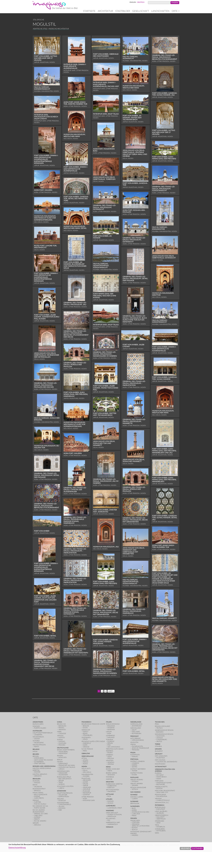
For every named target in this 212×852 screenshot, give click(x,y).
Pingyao (62, 745)
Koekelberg (39, 758)
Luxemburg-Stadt (114, 808)
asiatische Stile (40, 29)
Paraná (36, 800)
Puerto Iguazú (40, 728)
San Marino (135, 792)
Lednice (159, 738)
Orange (86, 747)
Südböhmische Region (164, 730)
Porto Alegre (39, 808)
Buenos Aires (38, 724)
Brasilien (36, 779)
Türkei (157, 744)
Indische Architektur (59, 29)
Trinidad (135, 750)
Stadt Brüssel (39, 763)
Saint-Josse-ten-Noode (43, 760)
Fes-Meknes (110, 818)
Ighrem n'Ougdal (114, 814)
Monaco (109, 827)
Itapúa (133, 744)
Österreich (159, 805)
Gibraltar (86, 753)
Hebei (59, 732)
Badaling (62, 726)
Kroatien (110, 782)
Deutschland (63, 748)
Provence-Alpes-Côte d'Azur (93, 741)
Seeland (60, 799)
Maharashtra (87, 774)
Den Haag (136, 732)
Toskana (109, 739)
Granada (135, 824)
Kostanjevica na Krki (140, 812)
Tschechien (160, 722)
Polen (132, 752)
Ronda (134, 828)
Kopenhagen (64, 796)
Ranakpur (87, 793)
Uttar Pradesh (88, 797)
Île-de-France (87, 749)
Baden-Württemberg (66, 750)
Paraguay (134, 736)
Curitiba (37, 802)
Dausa (85, 784)
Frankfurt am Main (67, 765)
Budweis (159, 732)
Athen (85, 760)
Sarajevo (38, 776)
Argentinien (38, 722)
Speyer (61, 780)
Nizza (85, 745)
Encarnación (137, 746)
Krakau (135, 756)
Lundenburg (161, 739)
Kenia (108, 767)
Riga (109, 796)
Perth (36, 746)
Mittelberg (161, 831)
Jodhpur (86, 789)
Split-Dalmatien (112, 790)
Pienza (110, 743)
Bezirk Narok (111, 773)
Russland (134, 777)
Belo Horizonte (40, 794)
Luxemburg (110, 806)
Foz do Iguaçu (40, 804)
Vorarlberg (160, 829)
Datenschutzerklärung (17, 847)
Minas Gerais (38, 793)
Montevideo (160, 764)
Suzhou (62, 737)
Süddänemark (63, 803)
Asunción (134, 742)
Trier (61, 782)
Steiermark (159, 821)
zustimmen (197, 848)
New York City (162, 792)
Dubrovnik (112, 786)
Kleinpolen (135, 755)
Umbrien (109, 755)
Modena (110, 728)
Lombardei (110, 735)
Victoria (36, 741)
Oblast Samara (136, 783)
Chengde (62, 733)
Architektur (105, 11)
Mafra (134, 765)
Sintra (134, 767)
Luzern (135, 799)
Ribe (60, 810)
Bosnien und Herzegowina (44, 766)
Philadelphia (161, 796)
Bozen (110, 752)
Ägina (85, 764)
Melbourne (39, 743)
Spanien (133, 818)
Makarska (111, 791)
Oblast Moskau (136, 779)
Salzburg (160, 813)
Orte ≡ (176, 11)
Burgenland (160, 807)
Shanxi (60, 739)
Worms (61, 784)
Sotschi (135, 789)
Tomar (134, 771)
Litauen (109, 799)
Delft (134, 730)
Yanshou (62, 729)
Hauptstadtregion (65, 793)
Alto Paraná (135, 738)
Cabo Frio (38, 815)
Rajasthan (86, 778)
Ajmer (85, 782)
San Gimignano (113, 747)
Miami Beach (161, 777)
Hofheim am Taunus (67, 767)
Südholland (135, 728)
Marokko (110, 810)
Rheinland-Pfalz (64, 777)
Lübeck (61, 788)
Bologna (111, 726)
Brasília (37, 790)
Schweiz (133, 795)
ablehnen (185, 848)
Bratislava (134, 803)
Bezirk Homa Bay (113, 769)
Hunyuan (62, 743)
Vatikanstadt (161, 766)
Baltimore (160, 784)
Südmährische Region (164, 734)
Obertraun (161, 819)
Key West (160, 775)
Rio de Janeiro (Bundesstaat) (39, 811)
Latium (109, 732)
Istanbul (158, 746)
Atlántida (160, 758)
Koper (134, 810)
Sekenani (111, 775)
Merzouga (111, 816)
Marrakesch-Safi (113, 822)
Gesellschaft (140, 11)
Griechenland (88, 756)
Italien (109, 722)
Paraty (37, 819)
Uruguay (158, 754)
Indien (84, 766)
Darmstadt (63, 763)
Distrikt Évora (136, 773)
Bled (134, 808)
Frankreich (86, 722)
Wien (157, 833)
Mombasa (110, 777)
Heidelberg (63, 752)
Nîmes (85, 739)
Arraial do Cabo (41, 814)
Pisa (109, 745)
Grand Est (86, 730)
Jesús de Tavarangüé (140, 748)
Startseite (89, 11)
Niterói (37, 817)
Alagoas (36, 781)
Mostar (37, 772)
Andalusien (135, 820)
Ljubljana (136, 814)
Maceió (37, 783)
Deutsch (140, 2)
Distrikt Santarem (138, 769)
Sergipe (36, 823)
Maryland (159, 781)
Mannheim (63, 753)
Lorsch (61, 769)
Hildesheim (63, 775)
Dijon (85, 728)
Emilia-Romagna (112, 724)
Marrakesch (112, 824)
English (133, 2)
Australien (37, 731)
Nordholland (136, 724)
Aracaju (37, 825)
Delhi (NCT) (86, 768)
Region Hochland (162, 726)
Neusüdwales (38, 737)
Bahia (35, 785)
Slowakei (134, 801)
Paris (85, 751)
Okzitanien (86, 737)
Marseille (87, 743)
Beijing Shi (61, 724)
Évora (134, 775)
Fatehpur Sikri (89, 800)
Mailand (111, 737)
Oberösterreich (161, 815)
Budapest (159, 751)
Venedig (110, 762)
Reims (85, 733)
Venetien (109, 760)
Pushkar (86, 791)
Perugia (110, 758)
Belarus (36, 749)
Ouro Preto (39, 798)
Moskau (135, 781)
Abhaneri (87, 780)
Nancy (85, 732)
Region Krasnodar (138, 787)
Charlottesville (163, 800)
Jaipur (85, 785)
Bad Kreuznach (65, 779)
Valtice (159, 741)
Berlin (59, 760)
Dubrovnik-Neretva (114, 784)
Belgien (36, 754)
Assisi (109, 756)
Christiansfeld (65, 804)
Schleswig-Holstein (65, 786)
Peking (61, 728)
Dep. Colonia (160, 760)
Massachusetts (161, 787)
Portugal (134, 759)
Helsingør (63, 795)
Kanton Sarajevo (40, 774)
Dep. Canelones (161, 756)
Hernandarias (138, 740)
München (63, 757)
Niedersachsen (63, 771)
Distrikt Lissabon (137, 761)
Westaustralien (39, 745)
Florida (158, 773)
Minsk (35, 751)
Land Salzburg (161, 811)
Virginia (158, 798)
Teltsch (159, 728)
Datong (62, 741)
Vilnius (110, 803)
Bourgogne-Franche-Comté (93, 724)
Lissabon (135, 763)
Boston (159, 788)
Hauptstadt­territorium (42, 733)
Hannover (63, 773)
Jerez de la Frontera (140, 826)
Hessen (60, 762)
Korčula (110, 787)
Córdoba (135, 822)
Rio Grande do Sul (40, 806)
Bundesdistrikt (39, 789)
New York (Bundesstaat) (165, 790)
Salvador (38, 787)
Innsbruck (160, 827)
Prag (157, 724)
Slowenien (135, 806)
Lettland (110, 794)
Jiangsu (60, 735)
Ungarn (158, 749)
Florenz (110, 741)
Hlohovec (160, 736)
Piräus (85, 762)
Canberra (38, 735)
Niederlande (135, 722)
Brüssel (36, 756)
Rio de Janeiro (40, 821)
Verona (110, 764)
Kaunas (110, 801)
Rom (109, 733)
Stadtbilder (122, 11)
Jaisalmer (87, 787)
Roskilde (62, 800)
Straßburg (87, 735)
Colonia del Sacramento (166, 762)
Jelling (61, 806)
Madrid (135, 835)
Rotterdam (136, 733)
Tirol (157, 825)
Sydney (37, 739)
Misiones (36, 726)
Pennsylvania (160, 794)
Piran (134, 816)
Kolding (62, 808)
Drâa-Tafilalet (112, 813)
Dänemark (61, 791)
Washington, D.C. (162, 802)
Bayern (60, 756)
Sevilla (134, 829)
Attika (84, 758)
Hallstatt (160, 817)
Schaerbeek (39, 762)
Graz (158, 823)
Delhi (85, 770)
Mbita (109, 771)
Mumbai (86, 776)
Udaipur (86, 794)
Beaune (86, 726)
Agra (85, 798)
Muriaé (37, 796)
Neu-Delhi (87, 772)
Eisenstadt (160, 809)
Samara (135, 785)
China (59, 722)
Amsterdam (136, 726)
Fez (108, 820)
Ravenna (111, 729)
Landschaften (160, 11)
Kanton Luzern (136, 797)
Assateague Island (164, 783)
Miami (158, 779)
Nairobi (109, 779)
